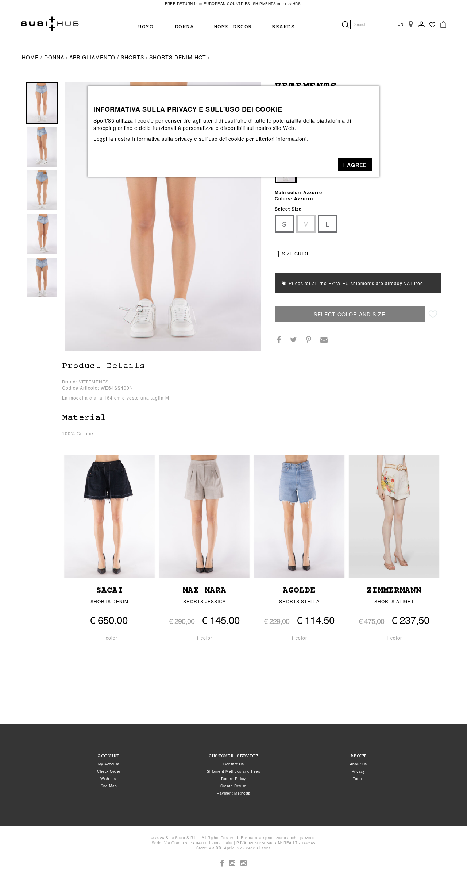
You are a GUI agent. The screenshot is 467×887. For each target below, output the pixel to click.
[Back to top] (446, 866)
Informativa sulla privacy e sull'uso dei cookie (188, 138)
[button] (355, 164)
